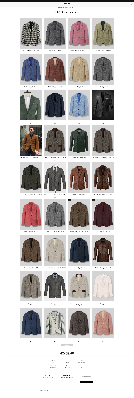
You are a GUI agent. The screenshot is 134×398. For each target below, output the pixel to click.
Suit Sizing (81, 363)
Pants (67, 363)
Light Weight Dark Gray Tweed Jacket (55, 231)
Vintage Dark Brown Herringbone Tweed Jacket (103, 157)
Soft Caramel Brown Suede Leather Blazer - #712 (31, 157)
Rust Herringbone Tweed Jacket (31, 267)
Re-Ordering (81, 365)
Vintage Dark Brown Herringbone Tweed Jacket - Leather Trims (55, 158)
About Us (53, 363)
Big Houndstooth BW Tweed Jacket (31, 50)
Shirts (67, 365)
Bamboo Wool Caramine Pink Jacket (103, 340)
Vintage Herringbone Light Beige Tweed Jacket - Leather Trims (79, 303)
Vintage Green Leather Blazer (79, 157)
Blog (53, 362)
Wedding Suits (67, 367)
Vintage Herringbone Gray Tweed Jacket (103, 86)
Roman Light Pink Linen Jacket (103, 303)
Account (125, 4)
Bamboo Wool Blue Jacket (31, 340)
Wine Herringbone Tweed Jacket (102, 231)
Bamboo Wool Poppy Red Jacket (31, 231)
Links (81, 367)
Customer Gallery (53, 367)
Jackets (67, 362)
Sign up (86, 382)
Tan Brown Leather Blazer (79, 194)
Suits (67, 360)
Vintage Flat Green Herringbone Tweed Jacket (31, 194)
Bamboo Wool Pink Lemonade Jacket (79, 50)
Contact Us (81, 360)
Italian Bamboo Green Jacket (31, 122)
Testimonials (53, 360)
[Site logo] (67, 353)
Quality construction (53, 365)
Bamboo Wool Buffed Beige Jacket (79, 86)
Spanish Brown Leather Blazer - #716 (102, 267)
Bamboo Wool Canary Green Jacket (103, 50)
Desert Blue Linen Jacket (79, 122)
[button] (129, 4)
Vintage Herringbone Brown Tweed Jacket (31, 303)
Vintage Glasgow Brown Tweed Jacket (79, 231)
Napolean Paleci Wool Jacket (79, 267)
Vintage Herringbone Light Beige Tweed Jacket (55, 267)
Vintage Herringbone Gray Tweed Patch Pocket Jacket (55, 303)
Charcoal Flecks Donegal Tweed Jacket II (103, 122)
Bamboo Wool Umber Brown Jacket (79, 340)
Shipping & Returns (81, 362)
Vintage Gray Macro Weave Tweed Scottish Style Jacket (55, 195)
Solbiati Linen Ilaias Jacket (55, 340)
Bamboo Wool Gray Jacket (55, 50)
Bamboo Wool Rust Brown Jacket (55, 86)
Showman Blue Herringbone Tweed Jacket (55, 122)
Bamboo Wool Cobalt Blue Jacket (31, 86)
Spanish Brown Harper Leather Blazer (103, 194)
